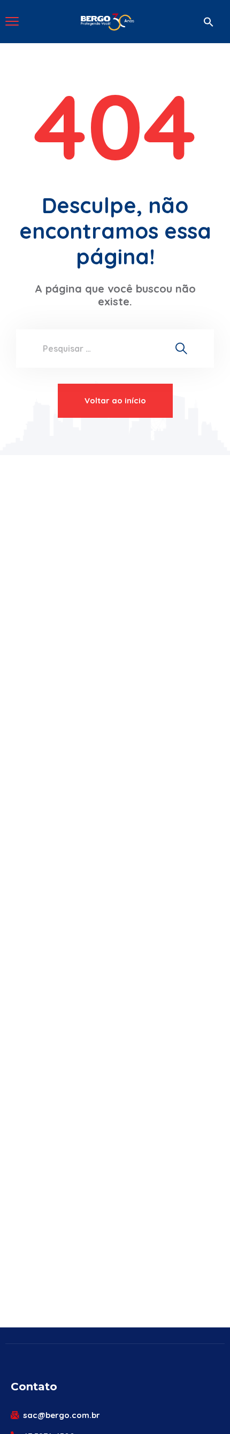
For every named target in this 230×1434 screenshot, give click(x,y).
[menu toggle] (12, 21)
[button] (209, 22)
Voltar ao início (115, 400)
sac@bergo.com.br (61, 1415)
